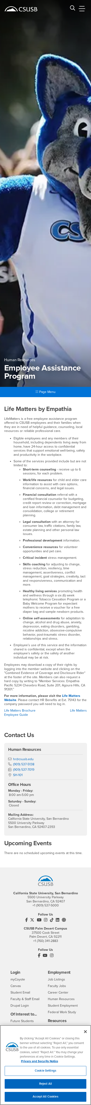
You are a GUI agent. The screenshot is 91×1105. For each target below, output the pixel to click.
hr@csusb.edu (23, 759)
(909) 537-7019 (23, 770)
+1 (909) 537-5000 (45, 905)
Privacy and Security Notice (39, 1061)
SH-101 (18, 775)
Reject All (45, 1084)
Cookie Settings (45, 1071)
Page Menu (47, 392)
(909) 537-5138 (23, 764)
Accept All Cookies (45, 1096)
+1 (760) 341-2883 (45, 941)
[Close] (85, 1032)
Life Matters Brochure (19, 711)
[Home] (21, 9)
